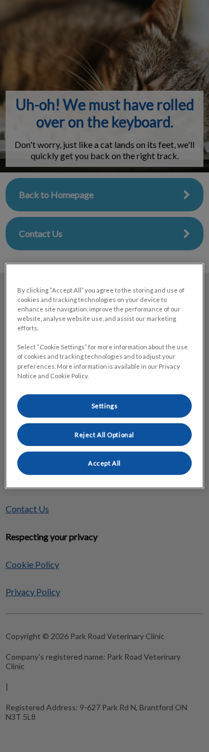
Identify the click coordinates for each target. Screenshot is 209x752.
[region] (104, 376)
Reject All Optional (104, 434)
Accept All (104, 463)
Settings (104, 405)
